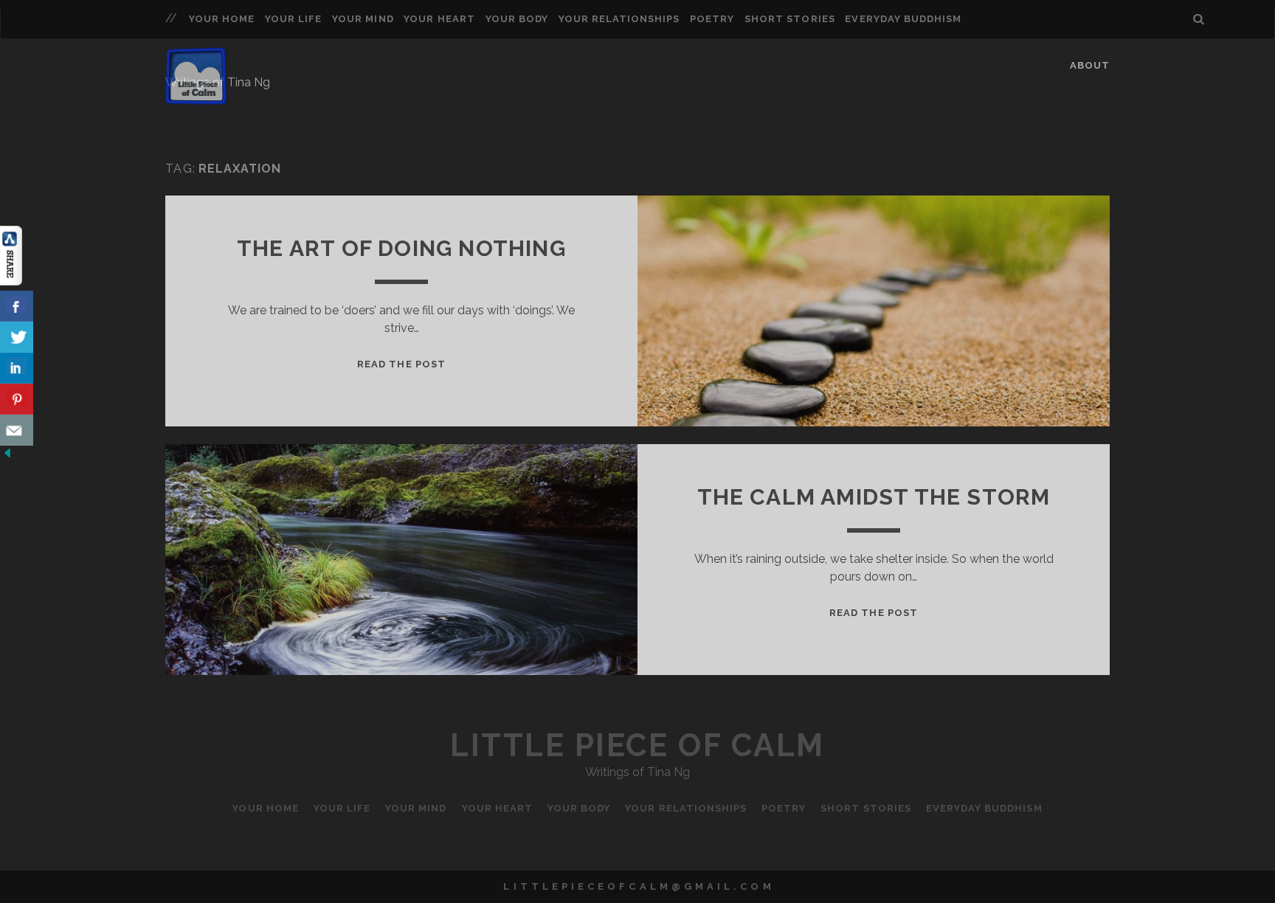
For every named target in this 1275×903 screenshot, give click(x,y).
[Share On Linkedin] (16, 368)
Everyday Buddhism (903, 18)
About (1090, 65)
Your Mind (362, 18)
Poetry (712, 18)
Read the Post (401, 364)
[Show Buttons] (11, 281)
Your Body (517, 18)
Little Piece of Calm (637, 745)
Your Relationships (619, 18)
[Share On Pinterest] (16, 399)
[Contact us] (16, 430)
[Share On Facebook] (16, 306)
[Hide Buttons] (7, 456)
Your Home (222, 18)
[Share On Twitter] (16, 337)
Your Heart (439, 18)
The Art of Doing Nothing (401, 248)
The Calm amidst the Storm (874, 497)
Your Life (293, 18)
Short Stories (789, 18)
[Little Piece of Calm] (196, 98)
